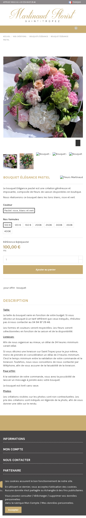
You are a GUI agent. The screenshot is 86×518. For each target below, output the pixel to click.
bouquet (21, 287)
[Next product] (81, 38)
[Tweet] (9, 283)
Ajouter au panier (46, 269)
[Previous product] (78, 38)
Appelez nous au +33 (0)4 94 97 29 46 (19, 2)
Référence (9, 241)
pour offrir (9, 287)
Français (76, 2)
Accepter (13, 509)
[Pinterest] (13, 283)
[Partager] (5, 283)
